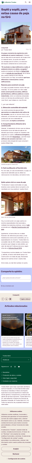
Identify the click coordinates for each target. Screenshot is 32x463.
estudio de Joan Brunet (14, 73)
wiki (28, 225)
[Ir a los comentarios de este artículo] (30, 49)
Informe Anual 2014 (15, 248)
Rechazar (16, 454)
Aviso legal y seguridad (10, 378)
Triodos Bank (7, 356)
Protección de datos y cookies (12, 375)
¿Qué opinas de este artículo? (11, 278)
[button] (30, 332)
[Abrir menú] (29, 2)
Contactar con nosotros (10, 381)
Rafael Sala (25, 71)
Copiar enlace (25, 299)
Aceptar (16, 449)
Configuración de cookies (16, 459)
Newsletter (6, 372)
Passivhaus (16, 137)
